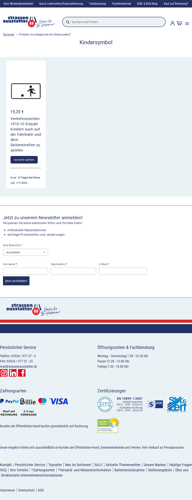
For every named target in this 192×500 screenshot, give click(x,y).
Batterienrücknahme (130, 470)
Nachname (59, 264)
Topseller (55, 465)
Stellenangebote (160, 470)
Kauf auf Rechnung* (176, 3)
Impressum (7, 490)
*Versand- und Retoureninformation (84, 470)
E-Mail (104, 264)
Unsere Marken (155, 465)
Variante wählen (24, 159)
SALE (98, 465)
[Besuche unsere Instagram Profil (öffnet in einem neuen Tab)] (4, 373)
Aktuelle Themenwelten (123, 465)
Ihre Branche (12, 245)
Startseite (8, 34)
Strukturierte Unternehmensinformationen (32, 475)
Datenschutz (26, 490)
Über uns (181, 470)
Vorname (10, 264)
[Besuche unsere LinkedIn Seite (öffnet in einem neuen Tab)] (12, 373)
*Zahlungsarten (43, 470)
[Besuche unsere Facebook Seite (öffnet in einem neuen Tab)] (22, 373)
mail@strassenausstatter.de (18, 366)
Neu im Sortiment (78, 465)
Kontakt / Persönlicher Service (22, 465)
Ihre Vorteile (19, 470)
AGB (41, 490)
